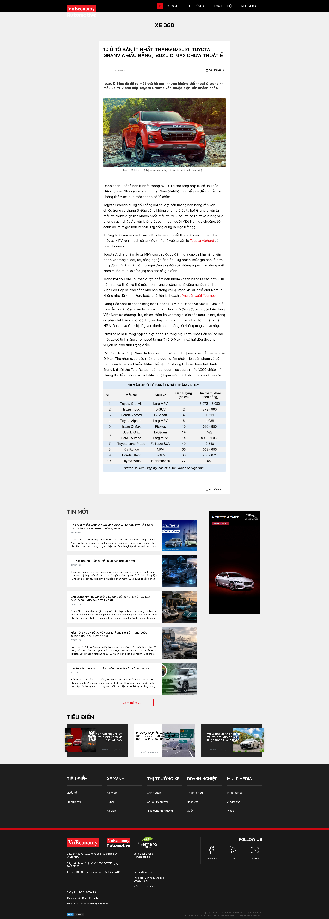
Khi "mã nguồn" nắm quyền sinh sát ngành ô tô (103, 561)
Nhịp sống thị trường (160, 810)
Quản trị (192, 810)
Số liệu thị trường (158, 801)
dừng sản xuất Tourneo (198, 295)
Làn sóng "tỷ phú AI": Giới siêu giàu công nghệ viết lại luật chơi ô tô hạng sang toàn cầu (111, 598)
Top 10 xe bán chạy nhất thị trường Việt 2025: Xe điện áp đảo (105, 737)
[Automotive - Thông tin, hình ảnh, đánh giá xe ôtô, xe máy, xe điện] (87, 12)
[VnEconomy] (83, 842)
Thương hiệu (195, 792)
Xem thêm (130, 702)
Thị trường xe (196, 6)
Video (230, 810)
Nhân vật (192, 801)
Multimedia (248, 6)
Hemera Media (142, 856)
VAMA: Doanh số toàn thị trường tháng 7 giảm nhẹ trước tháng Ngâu (224, 737)
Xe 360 (164, 25)
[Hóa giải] (179, 535)
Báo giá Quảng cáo (144, 872)
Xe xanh (172, 6)
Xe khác (112, 792)
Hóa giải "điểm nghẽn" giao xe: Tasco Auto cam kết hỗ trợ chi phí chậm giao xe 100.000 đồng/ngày (113, 527)
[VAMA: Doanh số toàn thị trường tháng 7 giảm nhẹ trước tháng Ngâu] (248, 740)
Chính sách (154, 792)
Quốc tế (72, 792)
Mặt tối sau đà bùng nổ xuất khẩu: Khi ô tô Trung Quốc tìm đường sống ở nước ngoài (112, 634)
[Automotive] (119, 842)
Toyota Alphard (202, 240)
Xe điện (111, 810)
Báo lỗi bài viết (217, 70)
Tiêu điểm (80, 717)
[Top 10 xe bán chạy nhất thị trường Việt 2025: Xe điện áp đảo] (80, 740)
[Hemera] (147, 842)
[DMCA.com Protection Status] (75, 914)
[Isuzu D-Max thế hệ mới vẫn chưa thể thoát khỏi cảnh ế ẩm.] (164, 132)
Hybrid (111, 801)
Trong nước (104, 750)
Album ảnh (233, 801)
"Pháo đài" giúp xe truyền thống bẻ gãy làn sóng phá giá (110, 668)
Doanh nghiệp (223, 6)
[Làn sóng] (179, 607)
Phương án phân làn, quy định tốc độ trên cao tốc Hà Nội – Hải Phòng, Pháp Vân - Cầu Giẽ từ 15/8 (156, 735)
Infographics (235, 792)
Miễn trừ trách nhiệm (144, 886)
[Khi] (179, 571)
